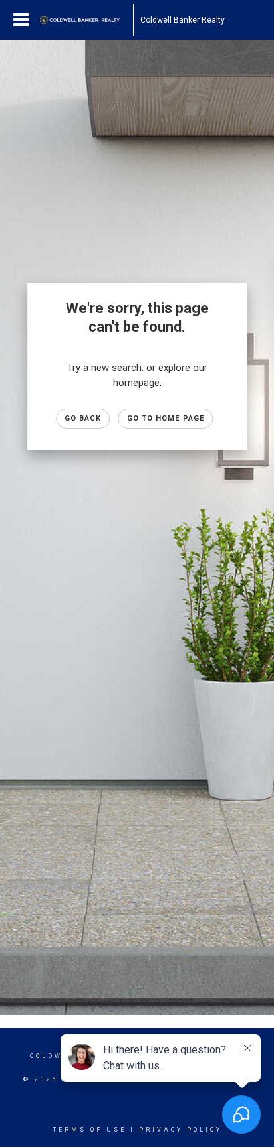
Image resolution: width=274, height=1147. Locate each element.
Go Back (83, 418)
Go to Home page (166, 418)
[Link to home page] (86, 20)
